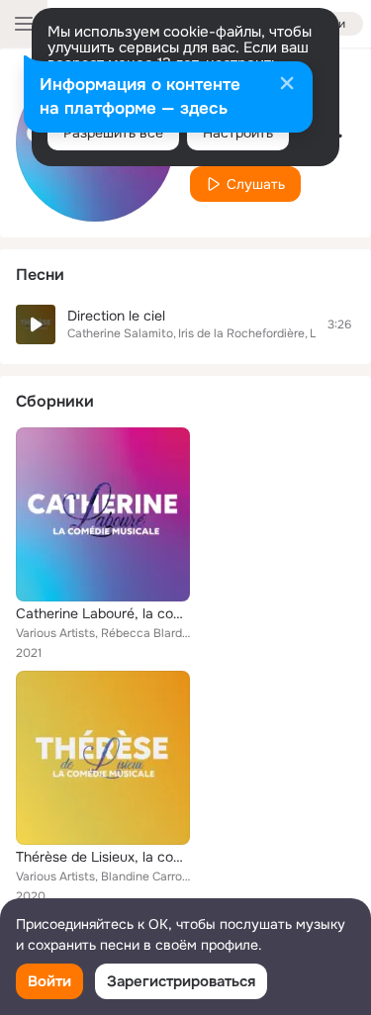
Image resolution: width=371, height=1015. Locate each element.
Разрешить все (113, 132)
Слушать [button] (256, 184)
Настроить (238, 132)
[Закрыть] (287, 85)
